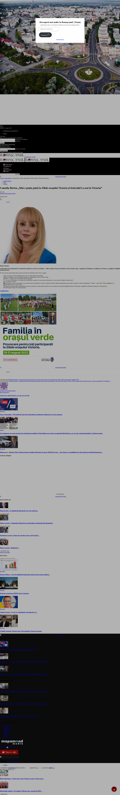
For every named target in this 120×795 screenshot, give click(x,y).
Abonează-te (44, 35)
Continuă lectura (60, 39)
